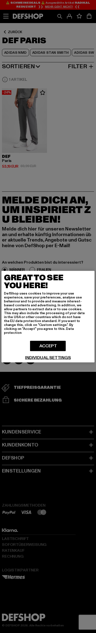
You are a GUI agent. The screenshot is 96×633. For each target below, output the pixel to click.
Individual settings (48, 357)
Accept (48, 346)
